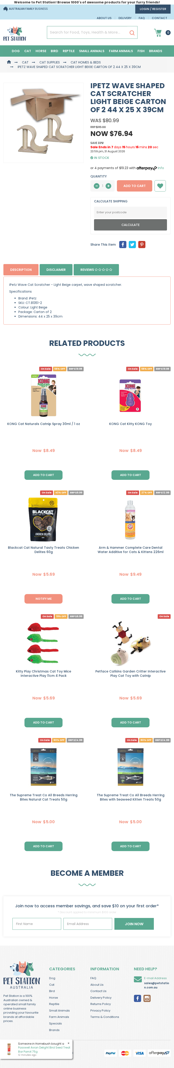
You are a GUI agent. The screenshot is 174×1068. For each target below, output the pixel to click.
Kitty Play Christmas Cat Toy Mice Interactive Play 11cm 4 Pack (43, 673)
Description (21, 269)
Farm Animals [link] (59, 1017)
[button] (160, 186)
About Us (104, 18)
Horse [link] (53, 997)
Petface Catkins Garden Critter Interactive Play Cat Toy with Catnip (130, 673)
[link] (137, 998)
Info (161, 168)
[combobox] (104, 563)
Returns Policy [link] (100, 1004)
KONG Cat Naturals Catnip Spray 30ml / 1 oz (43, 424)
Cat (27, 51)
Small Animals (91, 51)
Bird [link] (52, 991)
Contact (159, 18)
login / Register (153, 9)
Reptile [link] (54, 1004)
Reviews (87, 269)
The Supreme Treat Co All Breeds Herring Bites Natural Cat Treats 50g (43, 797)
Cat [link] (51, 985)
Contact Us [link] (98, 991)
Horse (41, 51)
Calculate (130, 225)
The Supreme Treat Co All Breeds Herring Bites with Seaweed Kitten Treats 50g (130, 797)
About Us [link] (97, 985)
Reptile (69, 51)
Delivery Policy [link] (100, 997)
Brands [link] (54, 1030)
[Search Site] (132, 33)
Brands (155, 51)
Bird (54, 51)
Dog (16, 51)
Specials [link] (55, 1023)
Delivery (125, 18)
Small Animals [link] (59, 1010)
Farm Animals (121, 51)
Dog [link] (52, 978)
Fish (141, 51)
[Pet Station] (14, 32)
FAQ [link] (93, 978)
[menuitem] (122, 244)
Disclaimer (56, 269)
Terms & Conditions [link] (104, 1017)
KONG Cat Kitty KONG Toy (130, 424)
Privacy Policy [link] (100, 1010)
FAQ (142, 18)
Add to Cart (134, 186)
